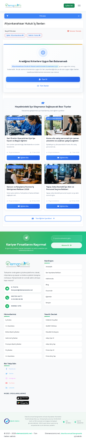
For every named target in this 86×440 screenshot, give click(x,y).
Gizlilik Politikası (51, 326)
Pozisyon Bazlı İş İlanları (13, 344)
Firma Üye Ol (50, 350)
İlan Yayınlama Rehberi (53, 273)
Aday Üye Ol (50, 338)
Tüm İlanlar (44, 86)
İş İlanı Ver (69, 6)
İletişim (48, 303)
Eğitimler (49, 297)
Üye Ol (44, 79)
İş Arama (8, 320)
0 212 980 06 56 (17, 299)
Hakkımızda (50, 279)
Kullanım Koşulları (52, 320)
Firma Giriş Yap (51, 356)
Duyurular (49, 291)
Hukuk (34, 35)
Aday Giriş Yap (50, 344)
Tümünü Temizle (75, 31)
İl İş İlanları (8, 350)
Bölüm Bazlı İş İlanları (12, 332)
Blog (47, 285)
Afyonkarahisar (14, 35)
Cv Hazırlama (9, 326)
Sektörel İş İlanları (11, 338)
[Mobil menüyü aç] (79, 5)
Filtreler (43, 16)
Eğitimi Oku (24, 158)
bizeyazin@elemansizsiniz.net (22, 290)
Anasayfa (49, 267)
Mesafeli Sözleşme (52, 332)
